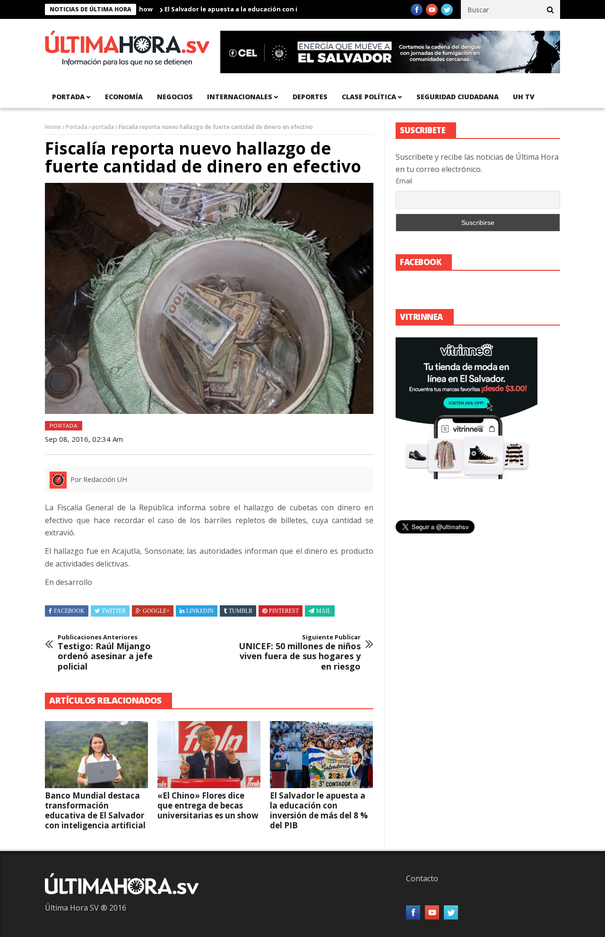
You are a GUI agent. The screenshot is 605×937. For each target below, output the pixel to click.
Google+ (156, 611)
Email (404, 180)
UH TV (524, 96)
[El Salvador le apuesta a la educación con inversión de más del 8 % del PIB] (321, 754)
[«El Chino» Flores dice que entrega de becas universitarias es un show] (208, 754)
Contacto (422, 878)
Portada (76, 127)
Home (53, 127)
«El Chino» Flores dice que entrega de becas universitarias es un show (208, 805)
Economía (124, 96)
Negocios (175, 96)
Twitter (114, 611)
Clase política (369, 96)
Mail (323, 611)
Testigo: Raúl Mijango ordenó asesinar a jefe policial (105, 652)
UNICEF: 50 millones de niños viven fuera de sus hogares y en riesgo (300, 652)
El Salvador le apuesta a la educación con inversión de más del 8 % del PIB (256, 9)
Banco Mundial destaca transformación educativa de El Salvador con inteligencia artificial (95, 810)
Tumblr (240, 611)
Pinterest (284, 611)
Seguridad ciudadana (457, 96)
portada (68, 96)
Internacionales (239, 96)
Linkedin (200, 611)
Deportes (310, 96)
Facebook (69, 611)
